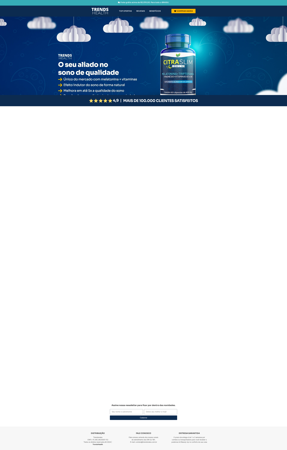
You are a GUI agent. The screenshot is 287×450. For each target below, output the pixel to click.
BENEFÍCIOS (155, 11)
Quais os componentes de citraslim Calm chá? (172, 371)
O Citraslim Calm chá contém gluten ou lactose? (173, 377)
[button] (178, 371)
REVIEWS (140, 11)
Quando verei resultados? (163, 384)
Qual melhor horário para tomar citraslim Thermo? (174, 390)
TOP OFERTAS (125, 11)
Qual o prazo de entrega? (162, 397)
